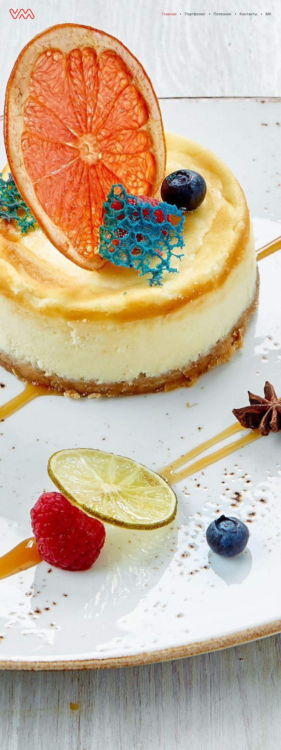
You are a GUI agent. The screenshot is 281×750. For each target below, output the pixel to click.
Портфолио (195, 14)
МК (269, 14)
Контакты (249, 14)
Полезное (223, 14)
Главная (169, 14)
